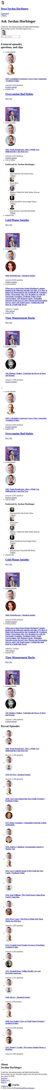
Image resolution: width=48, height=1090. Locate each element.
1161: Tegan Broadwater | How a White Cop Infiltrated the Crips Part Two (22, 151)
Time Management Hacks (20, 317)
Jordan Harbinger (17, 8)
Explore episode (11, 87)
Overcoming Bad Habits (19, 94)
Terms (21, 1088)
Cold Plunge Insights (17, 220)
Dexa (4, 8)
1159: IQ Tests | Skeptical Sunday (18, 775)
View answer (10, 311)
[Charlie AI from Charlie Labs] (13, 1086)
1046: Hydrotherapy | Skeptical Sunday (20, 276)
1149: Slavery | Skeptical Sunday (17, 997)
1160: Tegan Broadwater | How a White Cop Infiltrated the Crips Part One (22, 750)
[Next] (2, 388)
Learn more (5, 13)
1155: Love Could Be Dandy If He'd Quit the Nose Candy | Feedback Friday (24, 872)
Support (31, 1088)
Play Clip (8, 99)
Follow (4, 15)
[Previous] (2, 386)
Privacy (26, 1088)
